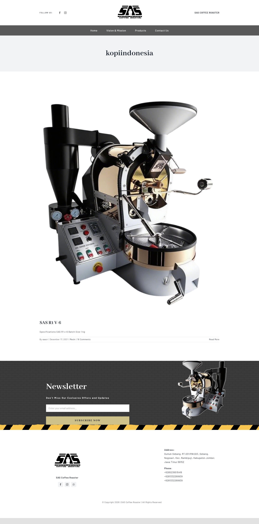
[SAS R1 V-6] (129, 197)
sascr (45, 339)
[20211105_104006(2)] (129, 6)
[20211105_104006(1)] (67, 447)
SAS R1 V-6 (50, 323)
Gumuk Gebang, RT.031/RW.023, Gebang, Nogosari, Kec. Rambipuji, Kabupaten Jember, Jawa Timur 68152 (189, 458)
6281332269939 (174, 476)
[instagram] (65, 13)
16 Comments (84, 339)
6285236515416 (174, 472)
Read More (214, 339)
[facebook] (60, 13)
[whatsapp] (73, 484)
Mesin (72, 339)
